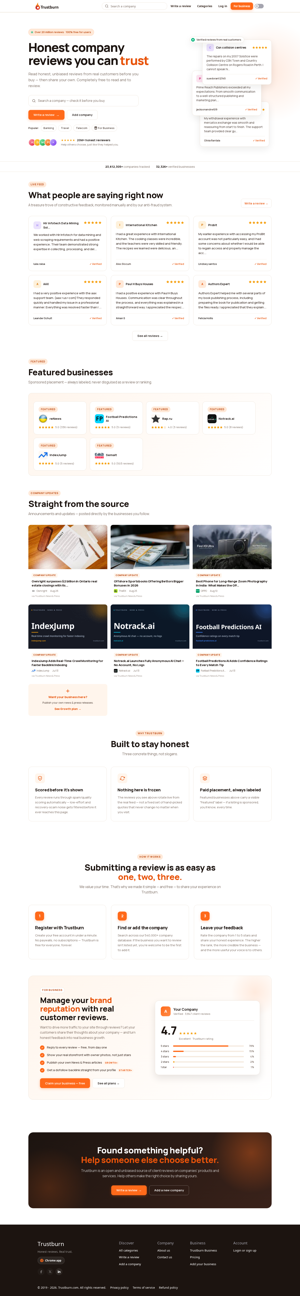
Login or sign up (244, 1250)
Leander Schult (42, 318)
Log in (222, 6)
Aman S (120, 318)
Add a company (130, 1264)
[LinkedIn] (59, 1271)
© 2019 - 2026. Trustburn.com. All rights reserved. (72, 1287)
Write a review (181, 6)
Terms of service (144, 1287)
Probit (212, 225)
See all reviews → (150, 336)
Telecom (81, 128)
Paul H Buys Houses (139, 284)
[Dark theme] (259, 6)
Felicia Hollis (205, 318)
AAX (46, 284)
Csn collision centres (231, 47)
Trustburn (51, 1244)
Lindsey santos (207, 264)
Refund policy (168, 1287)
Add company (82, 115)
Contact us (164, 1257)
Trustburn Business (203, 1250)
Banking (48, 128)
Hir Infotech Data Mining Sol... (61, 225)
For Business (105, 128)
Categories (204, 6)
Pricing (195, 1257)
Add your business (203, 1264)
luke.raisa (39, 264)
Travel (65, 128)
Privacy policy (119, 1287)
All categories (128, 1250)
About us (163, 1250)
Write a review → (256, 203)
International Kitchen (141, 225)
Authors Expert (219, 284)
